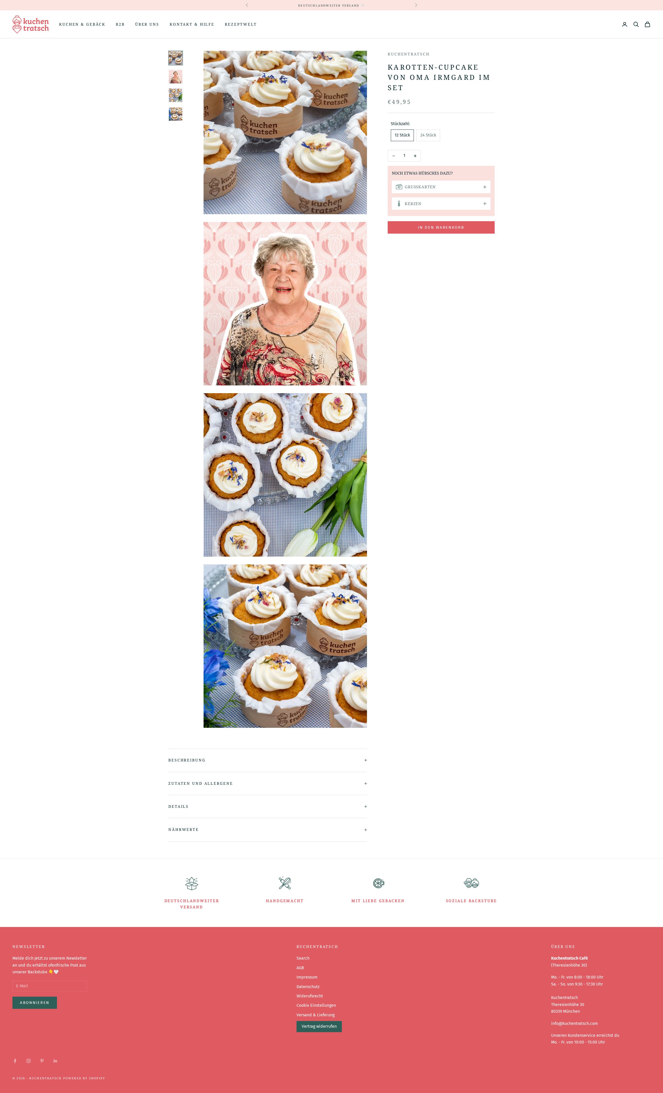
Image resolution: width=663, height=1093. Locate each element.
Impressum (307, 977)
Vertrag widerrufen (319, 1026)
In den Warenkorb (441, 227)
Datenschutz (308, 986)
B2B (120, 24)
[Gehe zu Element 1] (175, 58)
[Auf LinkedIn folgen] (55, 1060)
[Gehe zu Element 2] (175, 76)
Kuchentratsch (408, 54)
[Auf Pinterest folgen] (42, 1060)
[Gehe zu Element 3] (175, 95)
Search (303, 958)
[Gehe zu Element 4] (175, 114)
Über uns (147, 24)
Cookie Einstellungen (316, 1005)
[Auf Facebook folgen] (15, 1060)
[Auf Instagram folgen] (28, 1060)
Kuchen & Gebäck (82, 24)
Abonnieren (34, 1002)
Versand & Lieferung (316, 1014)
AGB (300, 967)
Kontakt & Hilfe (192, 24)
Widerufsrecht (310, 996)
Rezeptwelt (241, 24)
